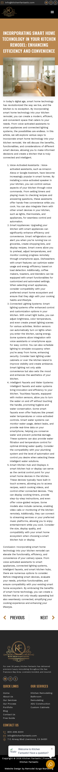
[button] (52, 11)
